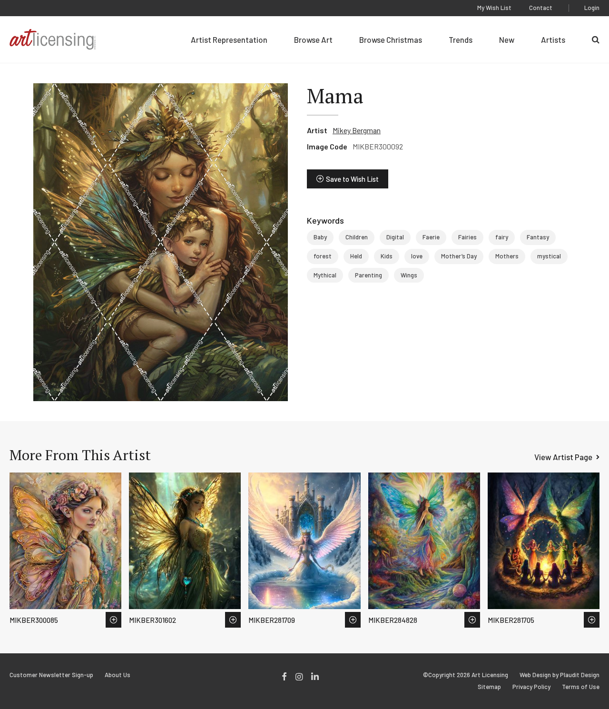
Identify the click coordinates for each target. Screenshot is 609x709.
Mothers (507, 256)
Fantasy (538, 237)
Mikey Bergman (357, 130)
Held (356, 256)
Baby (320, 237)
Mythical (325, 275)
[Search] (595, 39)
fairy (501, 237)
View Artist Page (563, 457)
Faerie (431, 237)
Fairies (467, 237)
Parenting (368, 275)
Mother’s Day (459, 256)
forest (323, 256)
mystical (549, 256)
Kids (387, 256)
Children (356, 237)
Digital (395, 237)
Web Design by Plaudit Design (559, 675)
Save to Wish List (352, 179)
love (416, 256)
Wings (409, 275)
